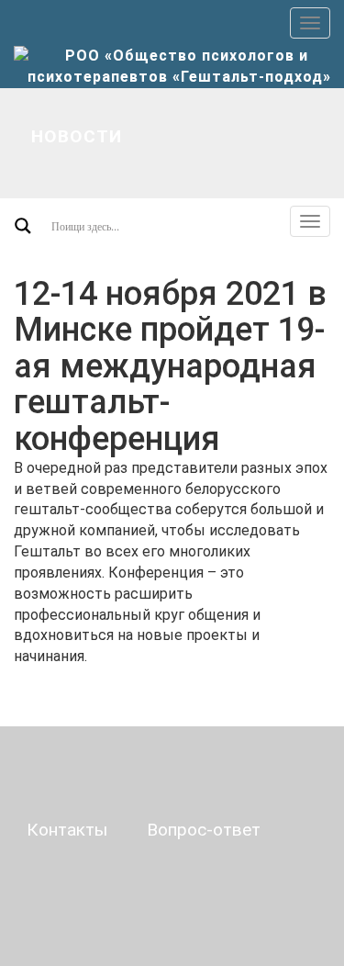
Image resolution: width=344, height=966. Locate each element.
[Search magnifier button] (23, 226)
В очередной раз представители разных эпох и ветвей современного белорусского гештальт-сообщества (170, 489)
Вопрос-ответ (204, 829)
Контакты (67, 829)
